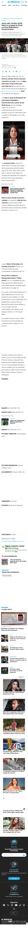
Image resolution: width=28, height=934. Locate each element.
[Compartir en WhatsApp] (3, 71)
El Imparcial (5, 18)
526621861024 (14, 871)
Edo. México (16, 5)
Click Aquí (14, 878)
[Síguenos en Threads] (24, 905)
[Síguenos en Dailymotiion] (14, 909)
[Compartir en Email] (16, 71)
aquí (16, 551)
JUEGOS (4, 5)
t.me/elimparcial (14, 894)
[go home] (14, 919)
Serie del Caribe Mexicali (11, 91)
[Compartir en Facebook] (6, 71)
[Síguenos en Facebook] (4, 905)
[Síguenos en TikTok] (20, 905)
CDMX (9, 5)
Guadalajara (24, 5)
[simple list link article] (14, 619)
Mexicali (13, 18)
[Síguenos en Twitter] (8, 905)
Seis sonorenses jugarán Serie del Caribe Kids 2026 (18, 561)
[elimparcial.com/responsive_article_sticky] (27, 924)
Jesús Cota (5, 64)
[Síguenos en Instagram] (12, 905)
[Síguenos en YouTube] (16, 905)
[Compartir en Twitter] (9, 71)
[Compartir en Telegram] (13, 71)
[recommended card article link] (5, 190)
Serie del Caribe (7, 575)
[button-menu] (2, 2)
